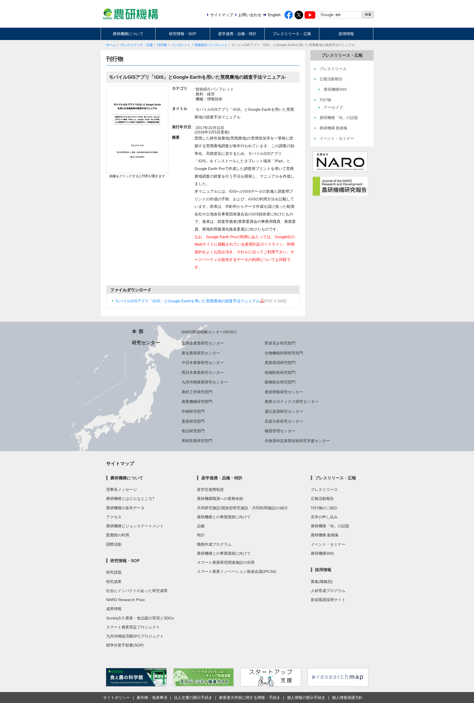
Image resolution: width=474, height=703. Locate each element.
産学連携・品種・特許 (237, 34)
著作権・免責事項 (152, 697)
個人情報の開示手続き (306, 697)
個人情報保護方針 (347, 697)
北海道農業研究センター (203, 343)
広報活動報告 (322, 498)
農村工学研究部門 (197, 392)
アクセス (114, 517)
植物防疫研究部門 (280, 372)
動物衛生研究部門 (280, 382)
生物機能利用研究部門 (284, 353)
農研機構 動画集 (325, 535)
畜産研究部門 (193, 421)
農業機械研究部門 (197, 401)
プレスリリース (324, 489)
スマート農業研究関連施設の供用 (226, 562)
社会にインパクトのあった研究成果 (137, 590)
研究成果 (114, 581)
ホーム (111, 45)
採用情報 (346, 34)
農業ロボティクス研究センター (291, 401)
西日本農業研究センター (203, 372)
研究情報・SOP (182, 34)
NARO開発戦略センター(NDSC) (209, 332)
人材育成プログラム (328, 590)
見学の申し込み (324, 517)
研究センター (146, 342)
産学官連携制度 (210, 489)
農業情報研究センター (284, 392)
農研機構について (128, 34)
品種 (201, 526)
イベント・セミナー (328, 544)
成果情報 (114, 609)
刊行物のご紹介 (324, 508)
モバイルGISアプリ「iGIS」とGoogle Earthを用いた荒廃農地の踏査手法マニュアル (187, 301)
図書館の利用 (117, 535)
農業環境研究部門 (280, 362)
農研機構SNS (322, 553)
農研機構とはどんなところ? (130, 498)
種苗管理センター (280, 431)
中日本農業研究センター (203, 362)
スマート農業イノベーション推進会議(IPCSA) (236, 571)
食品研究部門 (193, 431)
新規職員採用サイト (328, 599)
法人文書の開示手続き (193, 697)
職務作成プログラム (214, 544)
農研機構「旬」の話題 (330, 526)
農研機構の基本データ (125, 508)
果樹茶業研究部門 (197, 441)
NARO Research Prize (125, 599)
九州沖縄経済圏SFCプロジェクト (135, 636)
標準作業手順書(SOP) (125, 645)
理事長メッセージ (121, 489)
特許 (201, 535)
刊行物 (162, 45)
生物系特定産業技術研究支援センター (297, 441)
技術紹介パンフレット (210, 45)
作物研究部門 (193, 411)
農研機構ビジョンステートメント (135, 526)
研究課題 (114, 572)
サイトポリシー (116, 697)
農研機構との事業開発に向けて (224, 517)
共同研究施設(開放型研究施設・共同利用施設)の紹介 (242, 508)
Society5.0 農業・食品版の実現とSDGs (140, 618)
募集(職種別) (322, 581)
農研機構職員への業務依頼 (220, 498)
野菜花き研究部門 (280, 343)
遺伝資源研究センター (284, 411)
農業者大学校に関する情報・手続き (249, 697)
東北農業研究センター (201, 353)
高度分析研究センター (284, 421)
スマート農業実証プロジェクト (133, 627)
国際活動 (114, 544)
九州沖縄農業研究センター (205, 382)
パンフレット (180, 45)
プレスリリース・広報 (292, 34)
